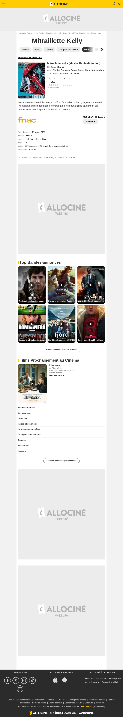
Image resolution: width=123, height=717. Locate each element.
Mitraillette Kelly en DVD (68, 33)
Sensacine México (111, 682)
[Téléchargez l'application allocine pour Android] (66, 679)
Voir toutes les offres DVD (30, 57)
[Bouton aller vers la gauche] (96, 49)
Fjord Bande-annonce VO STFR (61, 340)
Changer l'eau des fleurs (29, 435)
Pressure (22, 451)
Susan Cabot (77, 70)
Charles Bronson (61, 70)
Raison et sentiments (28, 424)
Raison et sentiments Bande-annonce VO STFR (62, 301)
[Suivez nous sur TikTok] (33, 680)
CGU (59, 700)
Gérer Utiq (89, 703)
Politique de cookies (78, 700)
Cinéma (29, 33)
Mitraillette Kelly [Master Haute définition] (73, 63)
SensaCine (101, 678)
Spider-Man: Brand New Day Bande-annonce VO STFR (91, 340)
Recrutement (39, 700)
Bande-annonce (56, 375)
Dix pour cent (24, 413)
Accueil (22, 33)
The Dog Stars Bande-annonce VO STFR (32, 301)
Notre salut (23, 418)
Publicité (50, 700)
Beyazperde (115, 678)
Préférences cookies (97, 700)
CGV (65, 700)
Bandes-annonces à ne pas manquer (61, 349)
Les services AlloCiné (73, 703)
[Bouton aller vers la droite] (102, 49)
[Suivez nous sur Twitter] (16, 680)
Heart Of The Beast (26, 407)
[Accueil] (59, 4)
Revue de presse (39, 703)
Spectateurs (53, 79)
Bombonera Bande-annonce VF (32, 340)
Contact (11, 700)
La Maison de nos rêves (29, 429)
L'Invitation (54, 365)
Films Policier (39, 33)
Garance (22, 440)
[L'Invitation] (32, 383)
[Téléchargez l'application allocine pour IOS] (56, 679)
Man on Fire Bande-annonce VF (91, 301)
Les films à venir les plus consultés (61, 461)
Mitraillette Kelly (51, 33)
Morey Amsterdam (94, 70)
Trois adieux (23, 445)
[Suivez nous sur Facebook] (8, 680)
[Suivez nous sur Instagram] (24, 680)
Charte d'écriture (55, 703)
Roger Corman (58, 67)
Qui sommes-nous (23, 700)
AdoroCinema (92, 682)
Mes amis (67, 79)
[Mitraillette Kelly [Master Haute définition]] (31, 80)
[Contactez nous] (20, 688)
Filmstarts (89, 678)
